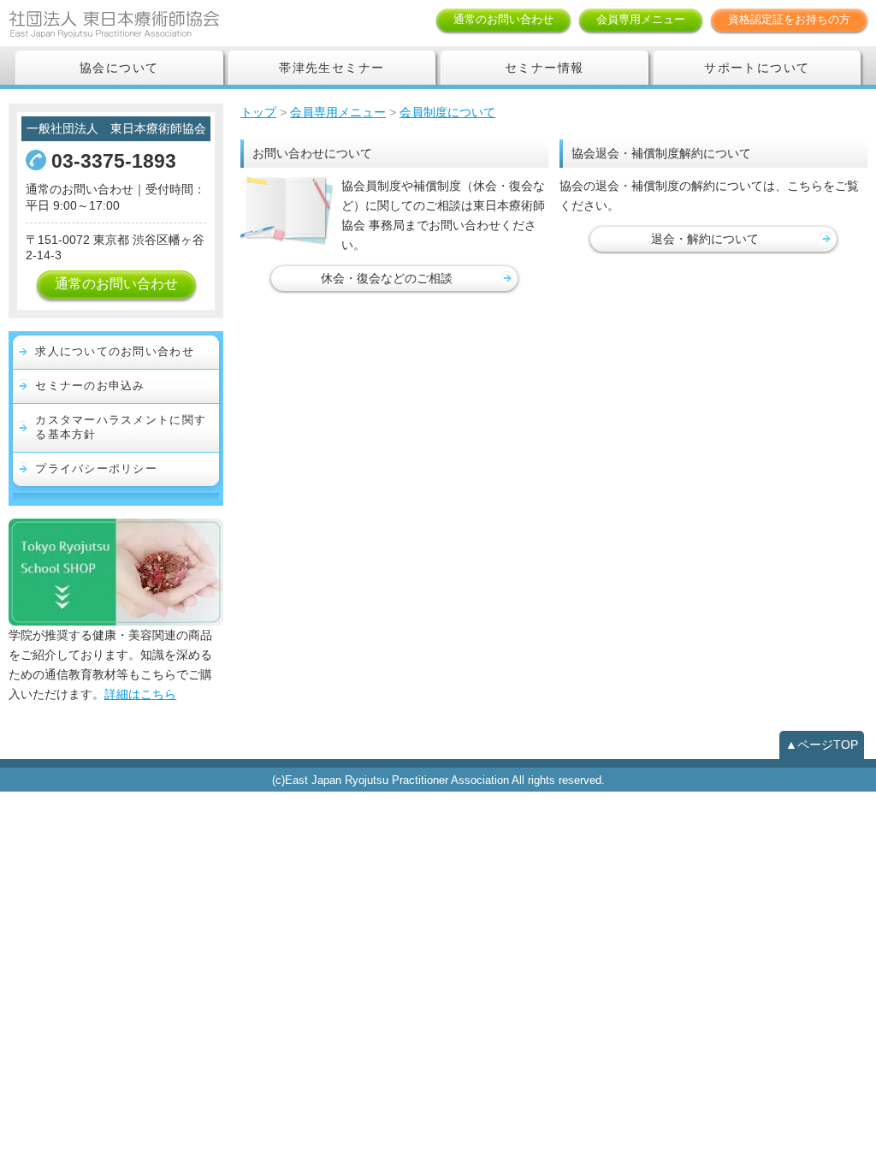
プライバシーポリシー (96, 468)
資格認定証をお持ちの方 (789, 19)
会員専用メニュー (640, 19)
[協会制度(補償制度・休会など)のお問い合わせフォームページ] (286, 211)
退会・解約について (705, 239)
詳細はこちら (140, 694)
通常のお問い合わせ (503, 19)
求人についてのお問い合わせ (114, 351)
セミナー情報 (544, 67)
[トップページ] (141, 23)
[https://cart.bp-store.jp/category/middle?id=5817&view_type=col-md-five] (116, 571)
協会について (119, 67)
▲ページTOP (821, 744)
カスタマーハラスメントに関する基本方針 (120, 427)
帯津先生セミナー (331, 67)
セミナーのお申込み (90, 385)
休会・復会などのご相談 (387, 278)
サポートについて (756, 67)
